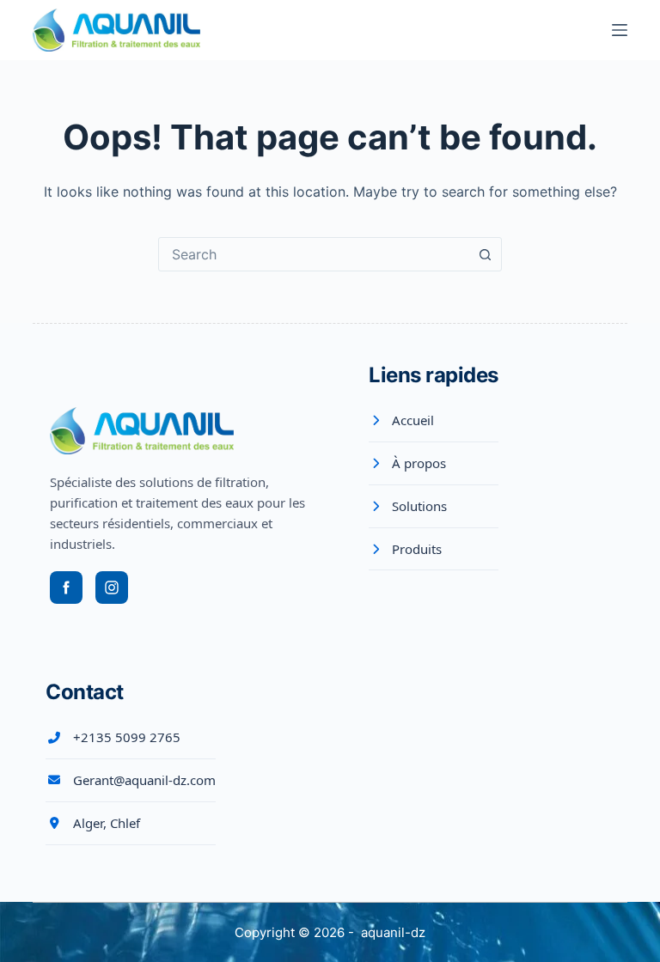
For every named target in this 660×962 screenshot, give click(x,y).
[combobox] (313, 254)
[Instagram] (111, 587)
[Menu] (619, 30)
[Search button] (484, 254)
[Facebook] (66, 587)
